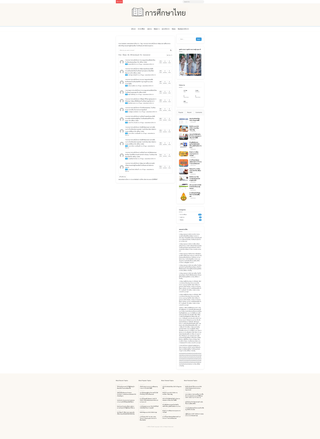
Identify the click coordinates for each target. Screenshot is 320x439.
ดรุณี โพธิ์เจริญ (131, 94)
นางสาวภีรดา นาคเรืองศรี (134, 133)
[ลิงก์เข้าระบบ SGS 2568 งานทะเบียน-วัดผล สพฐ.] (183, 128)
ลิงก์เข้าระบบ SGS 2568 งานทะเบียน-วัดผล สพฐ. (194, 128)
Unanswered (146, 55)
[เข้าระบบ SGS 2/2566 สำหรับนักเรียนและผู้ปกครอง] (183, 187)
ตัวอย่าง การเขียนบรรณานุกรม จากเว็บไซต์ (193, 153)
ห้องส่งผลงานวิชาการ (183, 29)
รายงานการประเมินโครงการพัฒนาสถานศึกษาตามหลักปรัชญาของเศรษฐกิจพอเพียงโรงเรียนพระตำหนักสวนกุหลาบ (140, 165)
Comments (199, 112)
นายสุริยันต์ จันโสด (132, 158)
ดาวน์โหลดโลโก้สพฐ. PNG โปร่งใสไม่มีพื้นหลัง (194, 194)
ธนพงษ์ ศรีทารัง (132, 64)
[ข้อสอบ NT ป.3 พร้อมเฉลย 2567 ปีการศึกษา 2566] (183, 171)
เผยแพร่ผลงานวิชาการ (148, 64)
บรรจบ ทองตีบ (131, 85)
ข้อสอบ (174, 29)
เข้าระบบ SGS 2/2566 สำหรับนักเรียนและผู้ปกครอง (195, 186)
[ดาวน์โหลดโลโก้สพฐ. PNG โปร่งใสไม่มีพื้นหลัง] (183, 196)
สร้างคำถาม (122, 177)
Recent (189, 112)
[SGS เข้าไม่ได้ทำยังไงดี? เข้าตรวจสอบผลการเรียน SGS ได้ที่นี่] (183, 136)
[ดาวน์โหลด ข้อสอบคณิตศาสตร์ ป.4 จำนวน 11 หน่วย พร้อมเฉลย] (183, 163)
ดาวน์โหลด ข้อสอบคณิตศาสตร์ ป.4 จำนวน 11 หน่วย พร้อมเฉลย (195, 161)
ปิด (141, 55)
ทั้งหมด (125, 55)
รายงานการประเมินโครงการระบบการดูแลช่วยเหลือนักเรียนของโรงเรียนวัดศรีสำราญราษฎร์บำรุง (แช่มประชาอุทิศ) (139, 82)
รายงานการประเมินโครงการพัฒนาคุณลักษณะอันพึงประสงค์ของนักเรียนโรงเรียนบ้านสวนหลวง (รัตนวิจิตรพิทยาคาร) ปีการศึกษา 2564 (139, 71)
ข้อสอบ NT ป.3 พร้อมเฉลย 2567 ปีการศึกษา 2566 (195, 170)
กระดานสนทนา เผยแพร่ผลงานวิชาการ (128, 43)
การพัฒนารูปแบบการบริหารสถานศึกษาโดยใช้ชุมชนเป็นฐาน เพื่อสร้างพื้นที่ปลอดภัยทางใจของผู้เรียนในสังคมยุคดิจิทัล (190, 275)
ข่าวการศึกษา (141, 29)
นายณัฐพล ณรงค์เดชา (133, 111)
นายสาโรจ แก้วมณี (132, 122)
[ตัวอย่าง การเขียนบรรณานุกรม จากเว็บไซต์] (183, 153)
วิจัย (142, 179)
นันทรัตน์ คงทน (131, 103)
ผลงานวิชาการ (166, 29)
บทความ (149, 29)
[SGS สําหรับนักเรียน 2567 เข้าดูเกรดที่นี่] (183, 121)
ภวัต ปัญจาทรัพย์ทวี (132, 75)
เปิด (128, 55)
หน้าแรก (133, 29)
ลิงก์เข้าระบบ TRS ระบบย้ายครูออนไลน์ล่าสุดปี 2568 (194, 178)
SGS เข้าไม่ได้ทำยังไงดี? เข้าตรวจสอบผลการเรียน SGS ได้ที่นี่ (195, 136)
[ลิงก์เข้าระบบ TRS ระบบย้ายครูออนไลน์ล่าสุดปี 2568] (183, 178)
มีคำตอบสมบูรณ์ (134, 55)
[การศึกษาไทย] (160, 12)
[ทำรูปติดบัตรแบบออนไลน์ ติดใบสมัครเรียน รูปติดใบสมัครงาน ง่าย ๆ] (183, 144)
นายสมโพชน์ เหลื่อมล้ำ (133, 169)
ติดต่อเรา (156, 29)
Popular (180, 112)
